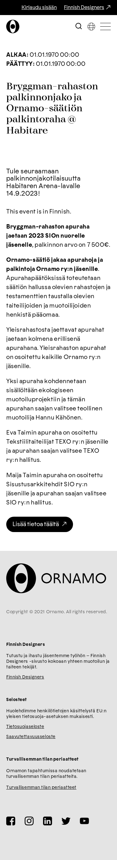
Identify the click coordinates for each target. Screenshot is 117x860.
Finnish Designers (84, 7)
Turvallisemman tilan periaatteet (41, 787)
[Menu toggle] (105, 26)
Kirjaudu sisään (39, 7)
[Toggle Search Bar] (78, 26)
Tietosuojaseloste (25, 727)
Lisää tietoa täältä (35, 524)
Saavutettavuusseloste (31, 737)
